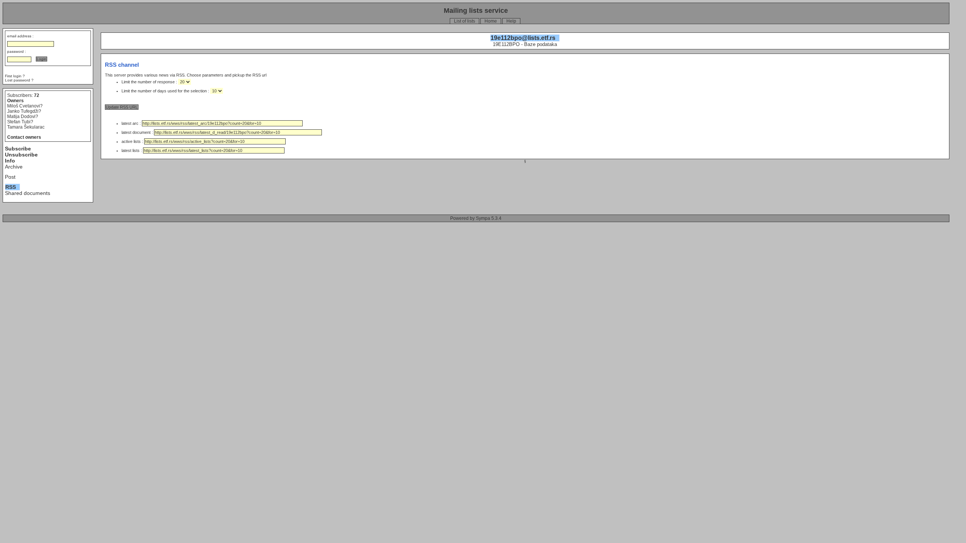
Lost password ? (19, 80)
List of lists (464, 21)
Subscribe (18, 149)
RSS (10, 187)
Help (511, 21)
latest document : (138, 132)
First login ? (15, 76)
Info (10, 161)
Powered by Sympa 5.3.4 (475, 218)
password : (16, 51)
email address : (20, 36)
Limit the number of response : (150, 82)
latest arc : (132, 123)
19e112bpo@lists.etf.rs (523, 38)
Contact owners (24, 137)
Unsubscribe (21, 155)
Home (491, 21)
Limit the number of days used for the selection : (166, 91)
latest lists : (132, 150)
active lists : (133, 141)
